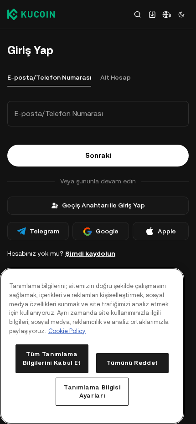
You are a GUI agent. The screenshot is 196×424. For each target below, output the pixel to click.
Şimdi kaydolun (90, 253)
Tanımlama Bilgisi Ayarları (92, 391)
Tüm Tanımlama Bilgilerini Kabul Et (52, 358)
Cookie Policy (67, 331)
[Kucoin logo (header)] (31, 14)
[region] (92, 346)
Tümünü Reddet (133, 362)
